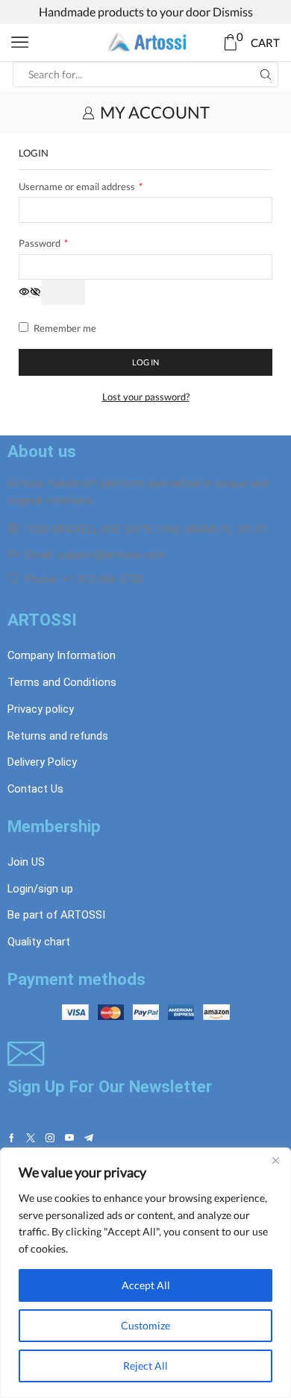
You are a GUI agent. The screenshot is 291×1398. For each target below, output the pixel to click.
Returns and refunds (57, 736)
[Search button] (266, 74)
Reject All (145, 1365)
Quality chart (38, 941)
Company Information (61, 655)
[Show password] (63, 292)
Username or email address (81, 186)
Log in (145, 362)
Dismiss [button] (233, 11)
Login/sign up (40, 888)
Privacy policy (40, 709)
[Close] (275, 1160)
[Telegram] (88, 1137)
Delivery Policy (42, 762)
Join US (26, 862)
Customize (145, 1325)
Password (43, 242)
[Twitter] (30, 1137)
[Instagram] (50, 1137)
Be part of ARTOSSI (56, 915)
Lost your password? (146, 397)
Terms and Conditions (61, 682)
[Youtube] (69, 1137)
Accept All (146, 1285)
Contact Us (35, 789)
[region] (145, 1272)
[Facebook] (11, 1137)
